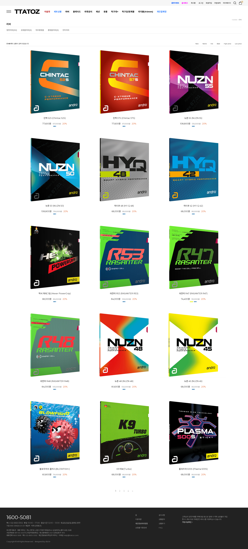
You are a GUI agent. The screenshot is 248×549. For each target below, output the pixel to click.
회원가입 (209, 3)
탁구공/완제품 (128, 11)
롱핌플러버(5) (53, 30)
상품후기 (162, 523)
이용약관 (138, 519)
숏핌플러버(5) (26, 30)
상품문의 (162, 519)
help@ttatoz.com (71, 535)
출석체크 (185, 3)
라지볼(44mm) (145, 11)
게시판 (193, 3)
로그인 (201, 3)
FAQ (160, 528)
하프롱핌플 (40, 30)
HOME (234, 20)
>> (132, 491)
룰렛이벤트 (175, 3)
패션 (98, 11)
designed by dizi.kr (42, 541)
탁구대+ (114, 11)
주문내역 (217, 3)
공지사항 (162, 515)
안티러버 (66, 30)
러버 (67, 11)
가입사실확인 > (187, 522)
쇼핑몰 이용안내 (141, 528)
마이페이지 (227, 3)
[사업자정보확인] (32, 533)
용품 (105, 11)
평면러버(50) (11, 30)
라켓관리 (88, 11)
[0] (240, 3)
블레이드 (77, 11)
